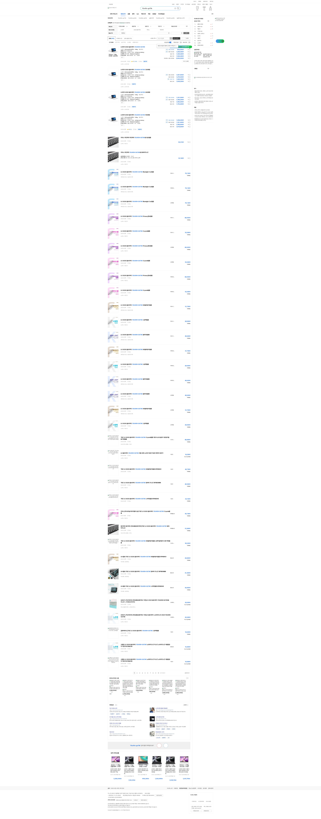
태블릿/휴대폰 (174, 26)
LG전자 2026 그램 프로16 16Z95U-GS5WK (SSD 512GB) (184, 770)
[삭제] (175, 8)
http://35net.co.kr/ (162, 718)
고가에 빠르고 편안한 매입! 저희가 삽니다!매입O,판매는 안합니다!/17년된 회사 (170, 711)
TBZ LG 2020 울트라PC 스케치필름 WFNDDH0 (140, 499)
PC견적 (182, 4)
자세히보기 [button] (136, 800)
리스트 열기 (189, 18)
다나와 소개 (169, 788)
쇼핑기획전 (194, 4)
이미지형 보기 (184, 38)
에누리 (195, 1)
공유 (212, 13)
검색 (186, 33)
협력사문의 (210, 788)
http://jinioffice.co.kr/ (162, 725)
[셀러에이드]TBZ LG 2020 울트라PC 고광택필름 (140, 630)
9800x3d (200, 26)
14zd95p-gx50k (143, 18)
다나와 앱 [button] (111, 4)
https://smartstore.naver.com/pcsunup (166, 733)
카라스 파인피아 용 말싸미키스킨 (134, 152)
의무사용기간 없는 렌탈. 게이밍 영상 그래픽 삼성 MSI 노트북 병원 (122, 726)
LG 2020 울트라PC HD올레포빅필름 (136, 305)
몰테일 (199, 1)
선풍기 (199, 38)
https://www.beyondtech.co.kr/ (118, 733)
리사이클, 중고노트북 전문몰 (115, 717)
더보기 (211, 4)
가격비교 (119, 38)
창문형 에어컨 (200, 45)
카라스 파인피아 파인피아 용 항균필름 (136, 137)
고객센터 (173, 729)
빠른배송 (123, 33)
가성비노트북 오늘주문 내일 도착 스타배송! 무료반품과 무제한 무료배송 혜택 (124, 711)
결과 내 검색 (175, 38)
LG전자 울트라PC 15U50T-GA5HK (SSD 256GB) (143, 770)
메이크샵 (211, 1)
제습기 (199, 29)
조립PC (177, 4)
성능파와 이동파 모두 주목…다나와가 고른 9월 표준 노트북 (207, 55)
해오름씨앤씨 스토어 (160, 732)
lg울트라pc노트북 (180, 18)
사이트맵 (199, 788)
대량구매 (145, 61)
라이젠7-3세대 (130, 52)
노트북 (122, 49)
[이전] (211, 21)
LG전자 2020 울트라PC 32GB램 (135, 69)
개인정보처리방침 (183, 788)
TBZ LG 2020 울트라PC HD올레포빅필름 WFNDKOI (141, 469)
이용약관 (176, 788)
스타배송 (123, 714)
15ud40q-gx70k (160, 18)
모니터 (199, 36)
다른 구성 (185, 61)
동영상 (154, 14)
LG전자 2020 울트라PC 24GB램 (135, 92)
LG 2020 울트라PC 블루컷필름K (135, 335)
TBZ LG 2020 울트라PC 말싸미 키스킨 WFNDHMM (141, 482)
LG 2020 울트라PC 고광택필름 (135, 320)
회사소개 (158, 729)
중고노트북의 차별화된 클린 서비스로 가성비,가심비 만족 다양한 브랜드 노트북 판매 (125, 720)
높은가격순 (123, 42)
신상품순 (129, 42)
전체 (111, 38)
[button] (197, 9)
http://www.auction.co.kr (117, 710)
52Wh (138, 55)
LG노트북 (158, 737)
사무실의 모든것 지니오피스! (161, 723)
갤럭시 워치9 (200, 24)
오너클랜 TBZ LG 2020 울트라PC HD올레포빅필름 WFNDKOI (143, 556)
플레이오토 (205, 1)
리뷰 (149, 14)
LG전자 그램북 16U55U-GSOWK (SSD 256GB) (157, 770)
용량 (128, 55)
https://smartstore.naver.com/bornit (119, 718)
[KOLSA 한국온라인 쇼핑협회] (111, 814)
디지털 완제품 (121, 26)
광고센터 (205, 788)
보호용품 (128, 156)
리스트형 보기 (182, 38)
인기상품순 (111, 42)
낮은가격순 (117, 42)
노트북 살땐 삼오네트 (160, 717)
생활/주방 (134, 26)
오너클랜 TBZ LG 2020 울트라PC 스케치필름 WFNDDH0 (142, 586)
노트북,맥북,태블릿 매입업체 (161, 708)
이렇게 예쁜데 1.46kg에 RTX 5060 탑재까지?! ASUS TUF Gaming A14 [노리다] (204, 112)
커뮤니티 (199, 4)
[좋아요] (165, 745)
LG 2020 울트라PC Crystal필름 (135, 231)
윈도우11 (199, 40)
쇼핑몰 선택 (152, 38)
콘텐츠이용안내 (144, 800)
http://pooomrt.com (116, 725)
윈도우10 (141, 49)
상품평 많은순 (135, 42)
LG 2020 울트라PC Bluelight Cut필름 (137, 172)
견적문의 (168, 729)
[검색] (178, 8)
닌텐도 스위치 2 (201, 33)
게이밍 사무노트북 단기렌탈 (115, 723)
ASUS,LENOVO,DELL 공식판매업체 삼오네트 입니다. (166, 720)
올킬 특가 (118, 714)
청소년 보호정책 (192, 788)
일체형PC (164, 737)
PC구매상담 (187, 4)
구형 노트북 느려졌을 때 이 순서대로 (202, 110)
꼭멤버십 (128, 714)
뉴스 (138, 14)
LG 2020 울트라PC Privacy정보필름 (136, 216)
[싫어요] (159, 745)
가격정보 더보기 (184, 49)
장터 (133, 14)
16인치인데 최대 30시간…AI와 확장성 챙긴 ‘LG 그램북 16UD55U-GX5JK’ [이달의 (204, 95)
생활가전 (147, 26)
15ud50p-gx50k (132, 18)
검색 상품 (128, 38)
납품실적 (163, 729)
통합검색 (123, 14)
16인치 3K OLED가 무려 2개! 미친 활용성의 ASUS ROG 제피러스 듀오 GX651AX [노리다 (204, 117)
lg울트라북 (151, 18)
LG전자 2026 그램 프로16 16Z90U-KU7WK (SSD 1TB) (115, 770)
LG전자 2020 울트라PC (133, 47)
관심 (141, 61)
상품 (129, 14)
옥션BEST (112, 714)
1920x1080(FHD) (128, 51)
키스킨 (132, 156)
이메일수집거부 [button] (196, 810)
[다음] (212, 21)
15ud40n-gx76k (122, 18)
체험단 (207, 4)
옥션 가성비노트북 (113, 708)
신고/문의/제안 (201, 801)
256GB (131, 55)
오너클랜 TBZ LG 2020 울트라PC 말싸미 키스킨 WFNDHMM (143, 571)
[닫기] (177, 46)
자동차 (173, 4)
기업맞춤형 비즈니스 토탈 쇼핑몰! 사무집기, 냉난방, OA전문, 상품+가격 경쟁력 (171, 726)
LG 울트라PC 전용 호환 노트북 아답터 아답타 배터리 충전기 (142, 453)
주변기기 (160, 26)
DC (135, 55)
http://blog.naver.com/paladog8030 (165, 710)
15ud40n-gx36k (170, 18)
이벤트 (203, 4)
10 (158, 673)
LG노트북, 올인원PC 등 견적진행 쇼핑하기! (164, 735)
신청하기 (185, 705)
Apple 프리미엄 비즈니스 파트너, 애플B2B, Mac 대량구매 (121, 735)
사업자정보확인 (159, 795)
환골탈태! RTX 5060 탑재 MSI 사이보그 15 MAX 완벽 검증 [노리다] (204, 119)
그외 (168, 737)
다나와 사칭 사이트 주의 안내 (117, 788)
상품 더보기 (187, 673)
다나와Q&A (161, 14)
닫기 (122, 57)
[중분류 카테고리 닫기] (125, 26)
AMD (125, 52)
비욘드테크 (112, 732)
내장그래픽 (127, 54)
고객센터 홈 (194, 801)
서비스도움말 (208, 801)
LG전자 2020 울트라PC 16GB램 (135, 115)
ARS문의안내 (206, 810)
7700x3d (200, 31)
